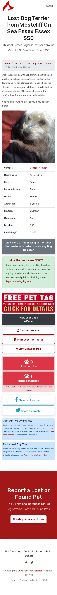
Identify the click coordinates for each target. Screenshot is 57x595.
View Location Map (29, 348)
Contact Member (38, 168)
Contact (28, 552)
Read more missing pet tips (35, 455)
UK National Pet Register (30, 570)
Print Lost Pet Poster (29, 339)
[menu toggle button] (19, 6)
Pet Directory (13, 552)
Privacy (23, 580)
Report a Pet (43, 552)
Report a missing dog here (18, 281)
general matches (28, 378)
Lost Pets (19, 63)
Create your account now (28, 519)
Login (49, 6)
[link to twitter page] (32, 562)
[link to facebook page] (26, 562)
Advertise (35, 580)
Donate (29, 556)
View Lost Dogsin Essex (28, 319)
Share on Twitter (31, 411)
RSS (45, 580)
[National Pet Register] (8, 6)
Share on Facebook (30, 400)
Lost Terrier (46, 63)
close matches (28, 363)
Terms (13, 580)
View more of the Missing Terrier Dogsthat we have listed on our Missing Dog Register (28, 246)
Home (7, 63)
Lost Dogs (32, 63)
